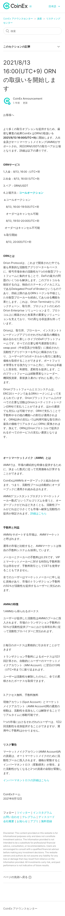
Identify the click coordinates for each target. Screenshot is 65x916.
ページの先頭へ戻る (15, 877)
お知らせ (22, 821)
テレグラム (29, 817)
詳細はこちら (38, 513)
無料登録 (46, 821)
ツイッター (23, 812)
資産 (39, 18)
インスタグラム (42, 812)
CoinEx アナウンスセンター (18, 18)
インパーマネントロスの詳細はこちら (26, 780)
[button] (30, 6)
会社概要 (8, 821)
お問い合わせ (11, 817)
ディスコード (46, 817)
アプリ (34, 821)
